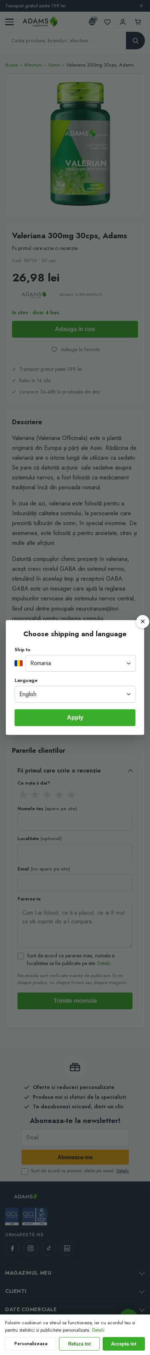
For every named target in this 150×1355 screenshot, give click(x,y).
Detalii (98, 1329)
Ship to (22, 649)
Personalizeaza (30, 1343)
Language (26, 680)
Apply (75, 717)
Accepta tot (123, 1344)
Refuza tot (79, 1344)
